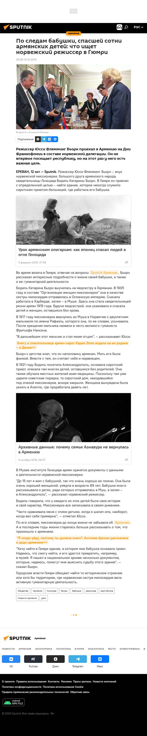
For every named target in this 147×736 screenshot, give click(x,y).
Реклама (66, 681)
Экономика (43, 648)
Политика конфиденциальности (21, 687)
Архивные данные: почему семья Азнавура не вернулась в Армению (73, 449)
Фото (112, 648)
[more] (126, 262)
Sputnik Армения (104, 272)
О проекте (8, 681)
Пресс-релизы (82, 681)
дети (43, 598)
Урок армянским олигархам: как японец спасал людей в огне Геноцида (72, 252)
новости (8, 648)
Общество (23, 590)
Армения (37, 590)
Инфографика (130, 648)
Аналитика (96, 648)
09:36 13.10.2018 (26, 59)
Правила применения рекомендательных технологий (35, 692)
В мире (79, 648)
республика (107, 590)
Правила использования (31, 681)
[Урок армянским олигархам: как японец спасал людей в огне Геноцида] (73, 220)
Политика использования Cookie (63, 687)
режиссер (91, 590)
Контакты (54, 681)
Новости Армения (27, 598)
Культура (51, 590)
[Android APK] (14, 702)
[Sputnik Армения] (19, 30)
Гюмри (64, 590)
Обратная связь (79, 692)
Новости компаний (104, 681)
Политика (63, 648)
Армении (122, 522)
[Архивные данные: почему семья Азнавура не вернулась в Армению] (73, 417)
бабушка (76, 590)
